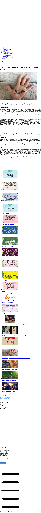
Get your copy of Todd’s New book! (10, 346)
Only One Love (5, 257)
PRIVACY (2, 423)
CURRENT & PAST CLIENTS (9, 57)
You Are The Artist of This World (9, 369)
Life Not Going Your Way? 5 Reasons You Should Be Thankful (16, 358)
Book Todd (6, 54)
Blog (3, 61)
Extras (3, 64)
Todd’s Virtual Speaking (8, 53)
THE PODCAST (3, 442)
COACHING (2, 440)
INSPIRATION (2, 438)
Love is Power (5, 235)
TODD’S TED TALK (4, 413)
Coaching (3, 58)
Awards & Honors (7, 50)
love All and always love (7, 302)
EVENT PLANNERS (8, 55)
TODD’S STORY (5, 48)
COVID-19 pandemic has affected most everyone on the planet (15, 335)
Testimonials (6, 56)
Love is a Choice (5, 213)
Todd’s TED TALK (7, 49)
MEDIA (3, 51)
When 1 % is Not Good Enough (9, 391)
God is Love (4, 313)
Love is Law (4, 191)
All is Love (4, 280)
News (5, 62)
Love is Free (4, 202)
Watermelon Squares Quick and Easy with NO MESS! (14, 324)
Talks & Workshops (5, 52)
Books (3, 60)
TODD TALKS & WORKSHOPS (3, 436)
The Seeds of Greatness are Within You (10, 380)
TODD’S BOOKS (3, 415)
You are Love (5, 291)
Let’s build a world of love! (8, 180)
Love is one (4, 269)
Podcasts (3, 59)
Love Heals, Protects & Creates (9, 224)
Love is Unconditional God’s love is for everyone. (12, 246)
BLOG (1, 419)
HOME (3, 47)
